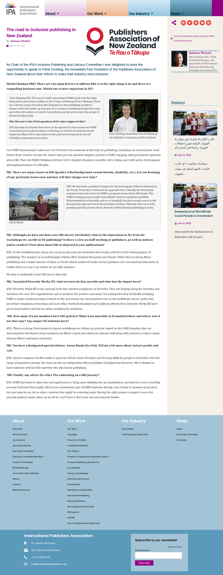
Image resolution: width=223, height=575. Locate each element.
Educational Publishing (78, 495)
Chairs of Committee (23, 462)
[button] (183, 22)
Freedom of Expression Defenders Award (87, 456)
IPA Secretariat (20, 434)
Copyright (72, 434)
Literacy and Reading (77, 473)
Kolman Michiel (20, 41)
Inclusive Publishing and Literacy (83, 462)
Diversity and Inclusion (78, 479)
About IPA (17, 429)
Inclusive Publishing (183, 36)
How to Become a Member (26, 473)
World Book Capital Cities (79, 490)
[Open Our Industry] (152, 13)
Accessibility (73, 468)
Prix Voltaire (73, 451)
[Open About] (58, 13)
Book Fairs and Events (187, 434)
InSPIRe (71, 517)
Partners (17, 484)
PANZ (211, 36)
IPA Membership (21, 468)
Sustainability (73, 484)
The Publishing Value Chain (135, 434)
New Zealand (200, 36)
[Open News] (183, 13)
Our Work (72, 429)
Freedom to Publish (76, 440)
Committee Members (77, 445)
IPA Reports (73, 512)
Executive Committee (23, 451)
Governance (19, 440)
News (179, 429)
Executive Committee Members (28, 456)
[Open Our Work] (105, 13)
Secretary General (22, 445)
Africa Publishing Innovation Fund (83, 523)
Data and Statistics (76, 501)
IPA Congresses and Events (80, 506)
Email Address (143, 550)
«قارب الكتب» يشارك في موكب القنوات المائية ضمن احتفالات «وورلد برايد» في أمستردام (194, 143)
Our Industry (128, 429)
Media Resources (21, 490)
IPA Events (182, 440)
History (16, 479)
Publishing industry (183, 40)
